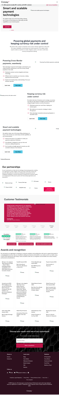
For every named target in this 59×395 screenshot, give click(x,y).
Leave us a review (11, 244)
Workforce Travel (48, 365)
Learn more (7, 25)
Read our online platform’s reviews (44, 244)
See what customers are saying (26, 244)
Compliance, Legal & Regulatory (16, 377)
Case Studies (26, 358)
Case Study (18, 151)
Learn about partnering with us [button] (49, 189)
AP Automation (47, 356)
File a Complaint (29, 379)
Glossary (25, 367)
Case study (18, 85)
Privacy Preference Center (36, 377)
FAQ (24, 365)
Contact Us (9, 358)
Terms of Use (44, 377)
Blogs (24, 356)
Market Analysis (26, 363)
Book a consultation (29, 345)
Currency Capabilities (52, 4)
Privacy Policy (26, 377)
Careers (8, 356)
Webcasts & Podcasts (28, 361)
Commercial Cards (48, 361)
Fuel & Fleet (46, 363)
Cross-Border (47, 358)
